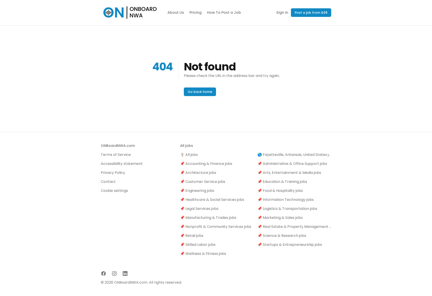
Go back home (200, 92)
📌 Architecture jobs (198, 172)
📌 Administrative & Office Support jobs (292, 163)
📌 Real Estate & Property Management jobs (294, 226)
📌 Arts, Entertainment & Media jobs (289, 172)
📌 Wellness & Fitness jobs (203, 253)
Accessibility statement (122, 163)
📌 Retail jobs (191, 235)
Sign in (282, 12)
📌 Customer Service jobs (202, 181)
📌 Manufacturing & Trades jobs (208, 217)
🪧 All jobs (189, 154)
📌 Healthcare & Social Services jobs (212, 199)
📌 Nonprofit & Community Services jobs (215, 226)
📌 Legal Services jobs (199, 208)
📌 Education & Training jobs (282, 181)
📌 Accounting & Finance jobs (206, 163)
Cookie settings (114, 190)
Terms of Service (116, 154)
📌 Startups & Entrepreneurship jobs (289, 244)
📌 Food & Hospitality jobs (280, 190)
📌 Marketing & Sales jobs (280, 217)
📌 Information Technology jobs (285, 199)
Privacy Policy (113, 172)
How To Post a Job (224, 12)
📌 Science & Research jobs (281, 235)
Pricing (195, 12)
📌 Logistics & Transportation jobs (287, 208)
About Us (175, 12)
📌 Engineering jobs (197, 190)
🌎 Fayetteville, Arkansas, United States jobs (294, 154)
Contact (108, 181)
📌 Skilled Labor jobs (198, 244)
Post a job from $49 (311, 12)
